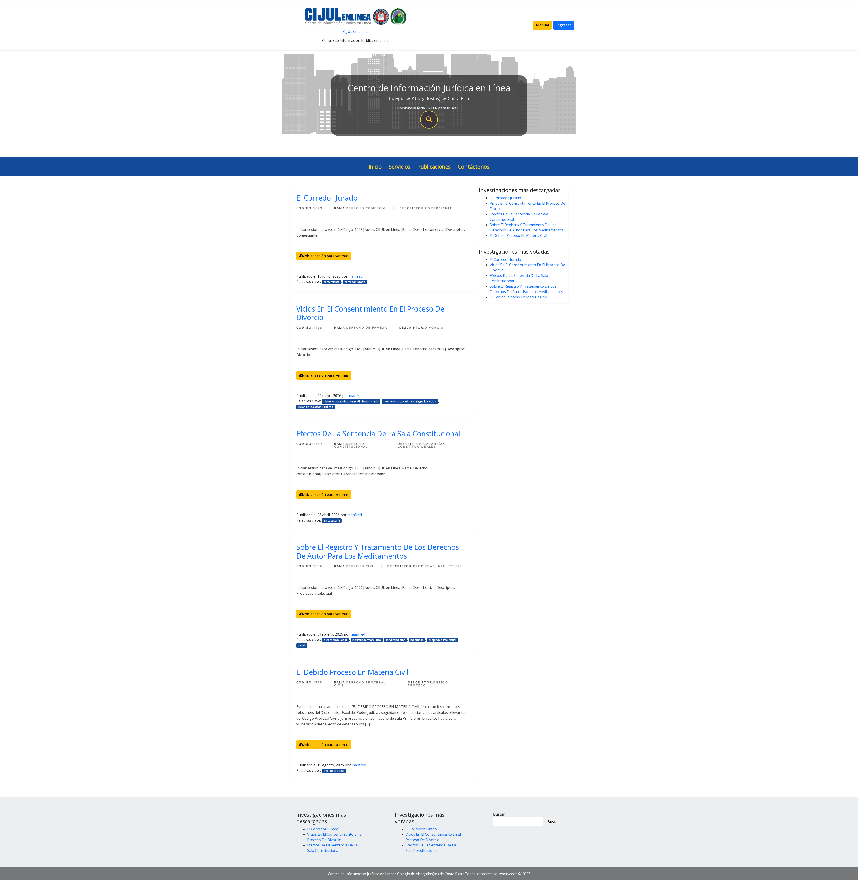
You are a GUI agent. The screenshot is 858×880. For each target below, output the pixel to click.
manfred (355, 276)
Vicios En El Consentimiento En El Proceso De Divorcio (370, 313)
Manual (542, 25)
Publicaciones (434, 166)
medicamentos (395, 640)
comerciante (331, 282)
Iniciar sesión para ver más (326, 255)
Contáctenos (473, 166)
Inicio (375, 166)
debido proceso (334, 771)
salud (301, 645)
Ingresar (563, 25)
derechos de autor (335, 640)
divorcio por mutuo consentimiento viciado (351, 401)
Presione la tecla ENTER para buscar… (429, 108)
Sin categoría (332, 520)
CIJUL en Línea (355, 31)
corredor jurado (355, 282)
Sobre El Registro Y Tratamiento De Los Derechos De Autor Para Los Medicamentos (377, 551)
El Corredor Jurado (327, 198)
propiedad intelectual (442, 640)
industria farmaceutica (366, 640)
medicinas (416, 640)
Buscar (499, 814)
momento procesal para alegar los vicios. (410, 401)
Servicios (399, 166)
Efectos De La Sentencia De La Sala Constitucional (378, 433)
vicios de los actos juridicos (315, 407)
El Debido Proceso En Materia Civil (352, 672)
